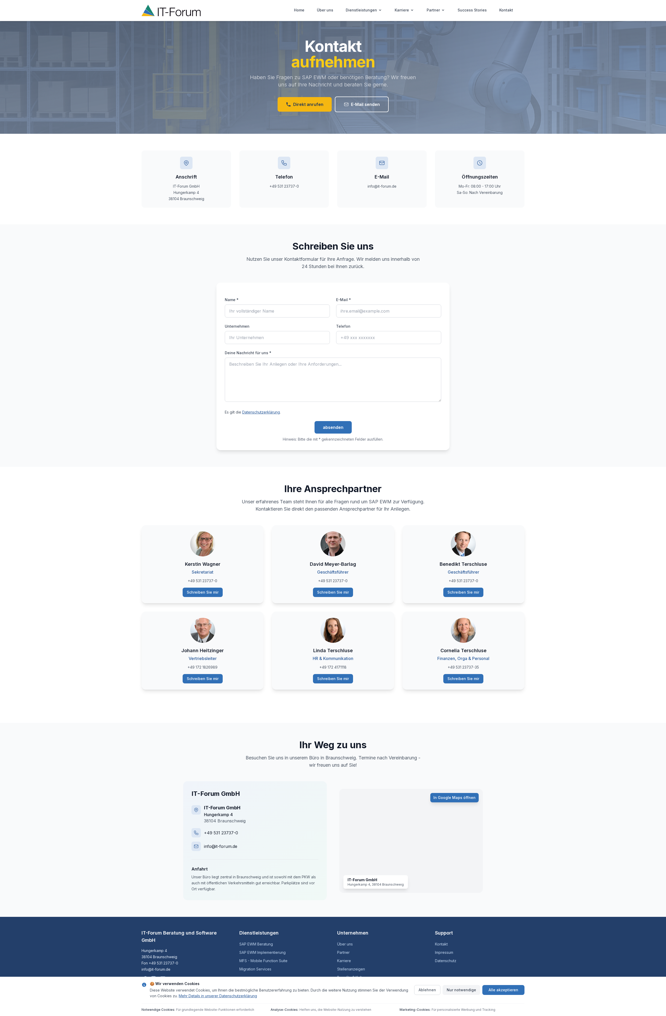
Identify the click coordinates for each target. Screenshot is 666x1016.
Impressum (444, 952)
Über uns (325, 10)
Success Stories (472, 10)
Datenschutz (445, 960)
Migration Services (255, 969)
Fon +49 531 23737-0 (160, 963)
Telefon (343, 326)
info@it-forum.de (220, 846)
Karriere (402, 10)
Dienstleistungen (361, 10)
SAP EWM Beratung (256, 944)
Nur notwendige (461, 990)
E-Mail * (343, 299)
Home (299, 10)
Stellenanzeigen (351, 969)
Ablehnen (427, 990)
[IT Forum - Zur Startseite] (171, 10)
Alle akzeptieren (503, 990)
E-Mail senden (365, 104)
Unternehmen (237, 326)
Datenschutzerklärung (261, 412)
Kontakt (506, 10)
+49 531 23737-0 (221, 832)
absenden (333, 427)
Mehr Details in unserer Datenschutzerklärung (218, 996)
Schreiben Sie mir (203, 592)
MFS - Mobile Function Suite (263, 960)
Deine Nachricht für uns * (248, 353)
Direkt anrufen (308, 104)
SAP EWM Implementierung (262, 952)
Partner (433, 10)
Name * (232, 299)
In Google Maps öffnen (454, 797)
